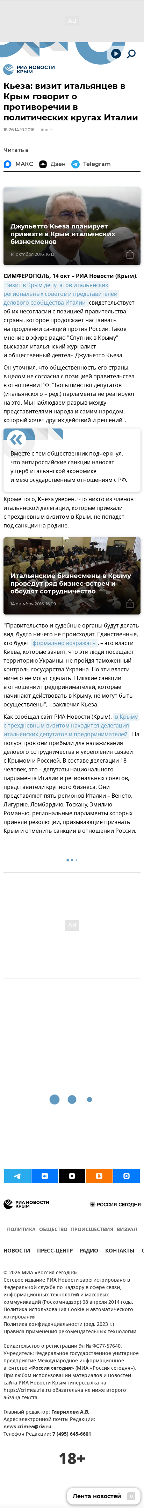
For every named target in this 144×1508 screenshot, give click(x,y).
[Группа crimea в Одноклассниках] (99, 1176)
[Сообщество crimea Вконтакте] (44, 1176)
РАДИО (89, 1252)
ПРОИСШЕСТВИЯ (92, 1230)
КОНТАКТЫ (120, 1252)
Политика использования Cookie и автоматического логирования (68, 1313)
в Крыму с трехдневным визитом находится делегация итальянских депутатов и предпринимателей (71, 726)
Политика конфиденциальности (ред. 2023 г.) (58, 1325)
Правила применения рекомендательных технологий (69, 1332)
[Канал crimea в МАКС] (126, 1176)
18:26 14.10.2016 (18, 129)
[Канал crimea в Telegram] (17, 1176)
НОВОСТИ (16, 1252)
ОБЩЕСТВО (53, 1230)
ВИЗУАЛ (127, 1230)
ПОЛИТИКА (21, 1230)
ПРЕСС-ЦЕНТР (55, 1252)
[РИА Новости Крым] (28, 69)
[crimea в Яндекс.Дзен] (72, 1176)
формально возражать (64, 643)
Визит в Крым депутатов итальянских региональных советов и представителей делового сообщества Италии (61, 294)
